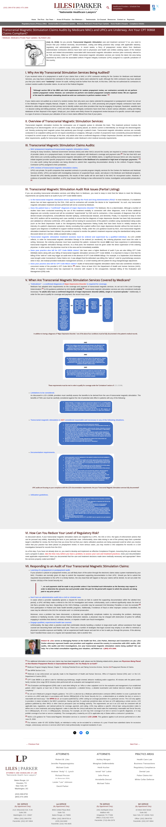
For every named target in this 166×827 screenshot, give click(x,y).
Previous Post (32, 744)
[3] (26, 670)
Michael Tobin (103, 783)
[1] (26, 660)
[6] (26, 685)
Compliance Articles (137, 24)
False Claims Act (144, 775)
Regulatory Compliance (144, 767)
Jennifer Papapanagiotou (62, 764)
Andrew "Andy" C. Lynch (62, 771)
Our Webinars (77, 19)
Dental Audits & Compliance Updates (61, 24)
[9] (26, 722)
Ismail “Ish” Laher (104, 771)
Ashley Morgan (103, 759)
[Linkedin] (154, 9)
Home (34, 19)
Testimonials (91, 19)
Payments (130, 19)
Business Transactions (144, 764)
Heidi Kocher (103, 767)
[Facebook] (153, 6)
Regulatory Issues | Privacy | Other (34, 24)
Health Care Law (144, 759)
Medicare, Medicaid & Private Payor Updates (93, 24)
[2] (26, 666)
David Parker (62, 786)
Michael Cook (62, 767)
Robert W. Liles (47, 641)
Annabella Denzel (103, 779)
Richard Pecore (62, 776)
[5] (26, 679)
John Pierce (103, 775)
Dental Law (144, 771)
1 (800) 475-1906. (110, 648)
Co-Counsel (101, 19)
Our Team (49, 19)
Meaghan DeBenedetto (103, 764)
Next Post (135, 744)
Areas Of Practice (63, 19)
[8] (26, 716)
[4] (26, 673)
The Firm (40, 19)
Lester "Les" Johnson (62, 782)
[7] (26, 693)
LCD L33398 (118, 385)
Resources (112, 19)
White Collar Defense (144, 779)
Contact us (121, 19)
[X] (157, 6)
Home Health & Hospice (119, 24)
